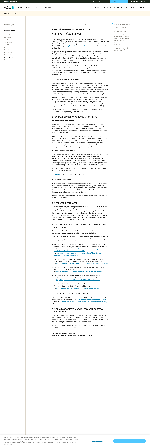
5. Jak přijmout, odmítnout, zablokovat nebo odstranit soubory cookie (122, 38)
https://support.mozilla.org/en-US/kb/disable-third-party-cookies (81, 263)
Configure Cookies (97, 441)
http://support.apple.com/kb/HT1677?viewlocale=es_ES (77, 288)
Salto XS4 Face (8, 57)
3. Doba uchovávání (120, 31)
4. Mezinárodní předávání (121, 34)
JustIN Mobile (8, 45)
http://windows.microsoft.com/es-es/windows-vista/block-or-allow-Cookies (77, 250)
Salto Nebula (8, 52)
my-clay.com (8, 40)
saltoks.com (7, 37)
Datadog (57, 174)
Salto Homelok (8, 50)
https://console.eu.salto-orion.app (77, 46)
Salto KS (6, 47)
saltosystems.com (9, 34)
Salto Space (7, 60)
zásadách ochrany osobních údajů (92, 300)
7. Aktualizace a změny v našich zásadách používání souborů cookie (122, 48)
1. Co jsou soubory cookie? (122, 24)
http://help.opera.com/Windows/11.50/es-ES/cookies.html (78, 280)
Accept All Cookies (129, 441)
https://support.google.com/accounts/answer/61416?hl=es (78, 272)
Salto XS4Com (8, 55)
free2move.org (8, 42)
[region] (75, 441)
